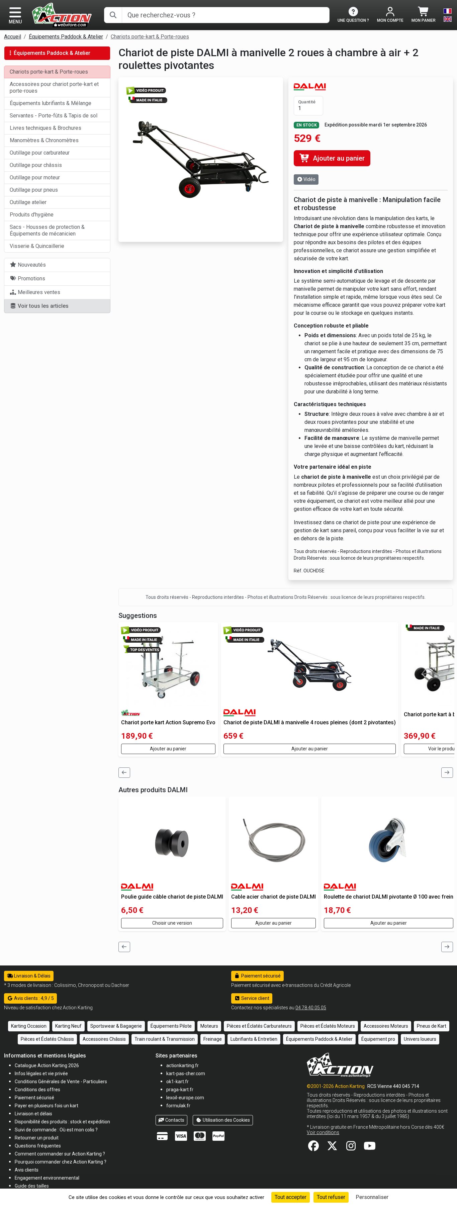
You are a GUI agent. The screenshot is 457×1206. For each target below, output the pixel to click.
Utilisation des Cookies (226, 1120)
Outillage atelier (28, 202)
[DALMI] (310, 86)
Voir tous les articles (42, 306)
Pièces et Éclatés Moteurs (327, 1026)
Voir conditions (323, 1132)
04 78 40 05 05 (310, 1007)
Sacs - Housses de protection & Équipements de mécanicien (47, 230)
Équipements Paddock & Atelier (66, 36)
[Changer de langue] (447, 15)
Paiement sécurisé (260, 976)
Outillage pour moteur (35, 177)
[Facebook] (313, 1148)
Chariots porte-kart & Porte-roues (150, 36)
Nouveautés (31, 265)
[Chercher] (113, 15)
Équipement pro (378, 1039)
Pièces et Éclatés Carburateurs (259, 1026)
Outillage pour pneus (34, 190)
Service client (254, 998)
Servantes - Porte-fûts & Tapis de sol (53, 115)
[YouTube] (369, 1148)
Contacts (174, 1120)
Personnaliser (372, 1197)
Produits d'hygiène (32, 214)
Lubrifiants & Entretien (254, 1039)
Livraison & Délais (32, 976)
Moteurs (209, 1026)
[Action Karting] (61, 14)
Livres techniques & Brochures (45, 128)
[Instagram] (351, 1148)
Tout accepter (290, 1197)
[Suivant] (447, 772)
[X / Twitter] (332, 1148)
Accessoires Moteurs (386, 1026)
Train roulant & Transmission (164, 1039)
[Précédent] (124, 772)
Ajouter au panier (338, 158)
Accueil (12, 36)
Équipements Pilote (171, 1026)
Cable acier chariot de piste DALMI (273, 897)
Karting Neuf (68, 1026)
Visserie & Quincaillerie (37, 246)
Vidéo (308, 179)
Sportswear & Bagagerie (116, 1026)
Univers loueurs (420, 1039)
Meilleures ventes (38, 292)
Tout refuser (331, 1197)
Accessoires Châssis (104, 1039)
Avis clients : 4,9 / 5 (33, 998)
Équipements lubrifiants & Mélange (50, 103)
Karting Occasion (29, 1026)
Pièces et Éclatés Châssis (47, 1039)
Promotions (30, 278)
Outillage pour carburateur (40, 153)
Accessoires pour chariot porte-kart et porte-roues (54, 87)
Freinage (212, 1039)
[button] (32, 1186)
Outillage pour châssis (36, 165)
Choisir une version (172, 923)
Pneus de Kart (431, 1026)
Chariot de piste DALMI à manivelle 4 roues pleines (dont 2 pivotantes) (309, 722)
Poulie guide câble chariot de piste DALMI (172, 897)
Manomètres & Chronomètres (44, 140)
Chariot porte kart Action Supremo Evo (168, 722)
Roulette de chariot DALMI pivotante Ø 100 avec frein (388, 897)
